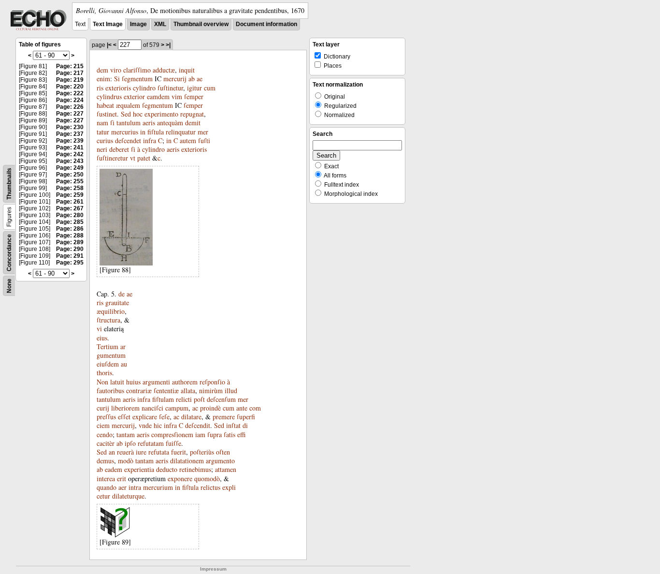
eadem (113, 469)
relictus (210, 487)
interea (106, 478)
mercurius (124, 131)
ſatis (229, 434)
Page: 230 (70, 127)
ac (195, 407)
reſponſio (212, 381)
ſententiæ (166, 390)
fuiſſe (173, 443)
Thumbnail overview (201, 24)
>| (168, 45)
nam (102, 122)
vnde (145, 425)
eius (102, 337)
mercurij (175, 78)
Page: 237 (70, 134)
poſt (199, 399)
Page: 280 (70, 215)
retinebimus (195, 469)
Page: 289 (70, 242)
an (112, 451)
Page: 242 (70, 154)
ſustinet (107, 113)
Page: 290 (70, 249)
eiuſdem (108, 363)
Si (117, 78)
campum (176, 407)
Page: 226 (70, 106)
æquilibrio (111, 311)
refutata (158, 451)
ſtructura (108, 319)
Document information (266, 24)
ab (191, 78)
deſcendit (197, 425)
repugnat (192, 113)
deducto (166, 469)
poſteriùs (202, 451)
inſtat (233, 425)
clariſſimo (137, 69)
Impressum (213, 569)
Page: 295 (70, 262)
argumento (220, 460)
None (9, 286)
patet (143, 157)
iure (141, 451)
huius (133, 381)
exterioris (118, 87)
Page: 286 (70, 228)
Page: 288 (70, 235)
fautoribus (110, 390)
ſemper (193, 96)
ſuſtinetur (170, 87)
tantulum (128, 122)
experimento (161, 113)
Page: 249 (70, 167)
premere (224, 416)
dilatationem (187, 460)
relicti (184, 399)
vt (132, 157)
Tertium (107, 346)
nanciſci (152, 407)
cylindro (144, 87)
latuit (117, 381)
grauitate (117, 302)
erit (121, 478)
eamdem (158, 96)
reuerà (125, 451)
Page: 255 (70, 181)
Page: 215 (70, 66)
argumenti (156, 381)
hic (158, 425)
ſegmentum (137, 78)
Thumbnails (9, 184)
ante (241, 407)
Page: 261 (70, 201)
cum (209, 87)
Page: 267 (70, 208)
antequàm (170, 122)
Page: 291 (70, 255)
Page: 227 (70, 113)
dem (102, 69)
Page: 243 (70, 161)
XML (160, 24)
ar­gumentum (111, 351)
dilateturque (128, 495)
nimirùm (211, 390)
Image (138, 24)
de (121, 293)
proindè (210, 407)
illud (231, 390)
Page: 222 (70, 93)
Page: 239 (70, 140)
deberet (119, 149)
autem (188, 140)
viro (115, 69)
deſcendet (128, 140)
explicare (144, 416)
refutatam (151, 443)
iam (200, 434)
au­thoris (112, 368)
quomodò (207, 478)
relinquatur (181, 131)
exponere (180, 478)
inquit (187, 69)
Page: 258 (70, 188)
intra (135, 487)
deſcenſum (221, 399)
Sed (126, 113)
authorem (185, 381)
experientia (139, 469)
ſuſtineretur (112, 157)
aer (122, 487)
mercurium (158, 487)
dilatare (191, 416)
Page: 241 (70, 147)
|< (109, 45)
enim (103, 78)
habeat (105, 105)
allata (188, 390)
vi (99, 328)
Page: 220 (70, 86)
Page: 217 (70, 73)
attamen (225, 469)
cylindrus (109, 96)
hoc (138, 113)
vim (177, 96)
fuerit (178, 451)
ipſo (130, 443)
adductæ (164, 69)
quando (106, 487)
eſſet (124, 416)
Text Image (108, 24)
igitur (194, 87)
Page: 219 (70, 79)
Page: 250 (70, 174)
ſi (112, 122)
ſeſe (164, 416)
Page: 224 (70, 100)
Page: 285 (70, 222)
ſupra (214, 434)
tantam (125, 434)
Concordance (9, 252)
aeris (149, 122)
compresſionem (172, 434)
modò (125, 460)
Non (102, 381)
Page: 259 (70, 194)
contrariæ (139, 390)
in (142, 131)
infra (149, 140)
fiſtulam (163, 399)
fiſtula (155, 131)
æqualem (128, 105)
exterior (134, 96)
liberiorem (125, 407)
